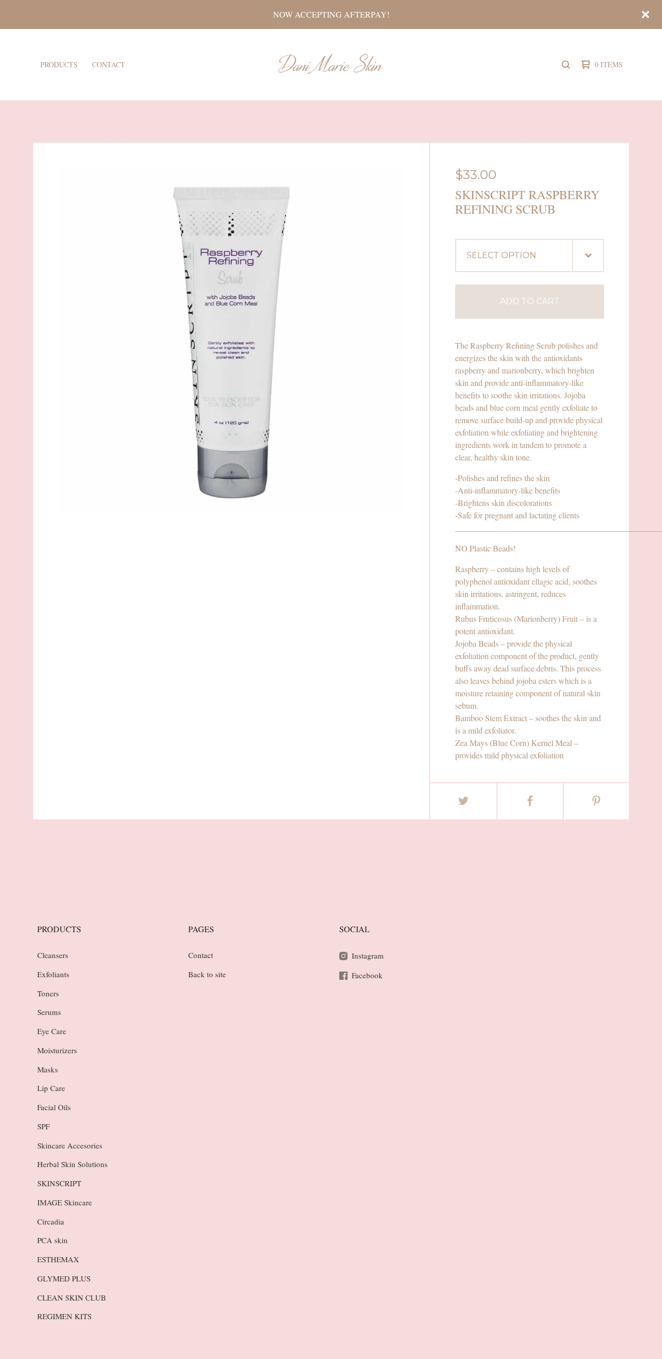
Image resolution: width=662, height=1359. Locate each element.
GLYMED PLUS (64, 1278)
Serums (49, 1012)
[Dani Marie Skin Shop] (330, 64)
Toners (48, 993)
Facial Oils (54, 1107)
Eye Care (51, 1031)
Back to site (207, 974)
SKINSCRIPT (59, 1183)
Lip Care (51, 1088)
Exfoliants (53, 974)
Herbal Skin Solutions (72, 1164)
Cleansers (52, 955)
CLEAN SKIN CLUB (71, 1297)
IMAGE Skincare (64, 1202)
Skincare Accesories (69, 1145)
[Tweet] (463, 801)
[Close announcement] (645, 14)
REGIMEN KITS (64, 1316)
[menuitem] (59, 64)
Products (59, 64)
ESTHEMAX (58, 1259)
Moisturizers (57, 1050)
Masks (47, 1069)
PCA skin (52, 1240)
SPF (43, 1126)
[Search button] (566, 64)
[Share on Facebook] (530, 801)
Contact (108, 64)
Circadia (50, 1221)
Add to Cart (530, 301)
